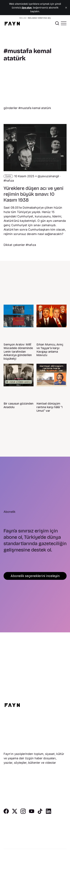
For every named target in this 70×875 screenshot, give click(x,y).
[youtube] (31, 813)
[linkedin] (48, 813)
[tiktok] (40, 813)
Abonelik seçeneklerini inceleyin (35, 576)
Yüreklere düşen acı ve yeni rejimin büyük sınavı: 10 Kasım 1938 (33, 194)
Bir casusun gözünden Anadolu (18, 405)
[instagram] (23, 813)
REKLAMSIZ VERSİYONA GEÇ (39, 18)
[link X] (14, 813)
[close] (66, 7)
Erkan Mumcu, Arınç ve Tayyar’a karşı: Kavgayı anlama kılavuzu (49, 350)
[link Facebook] (6, 813)
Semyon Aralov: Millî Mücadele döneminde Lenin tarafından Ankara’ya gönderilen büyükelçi (18, 351)
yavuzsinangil (49, 176)
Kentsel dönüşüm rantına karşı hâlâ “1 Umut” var (49, 407)
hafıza (9, 180)
